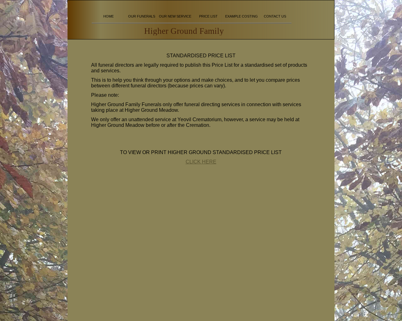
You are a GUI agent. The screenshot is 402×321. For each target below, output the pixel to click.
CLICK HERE (201, 161)
